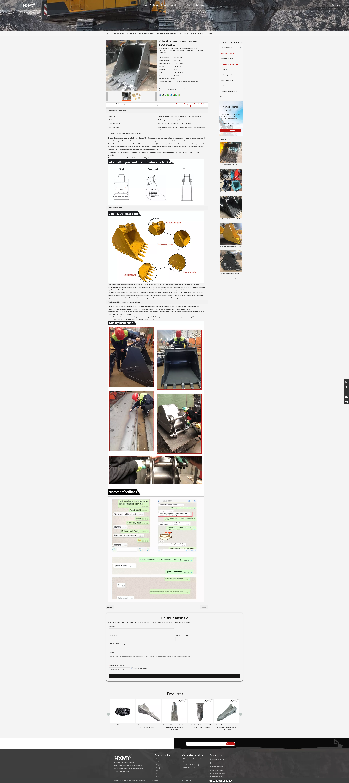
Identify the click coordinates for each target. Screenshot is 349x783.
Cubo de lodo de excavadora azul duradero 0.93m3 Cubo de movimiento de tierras (231, 246)
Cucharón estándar (227, 58)
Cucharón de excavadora (227, 53)
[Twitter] (217, 780)
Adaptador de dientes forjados (192, 765)
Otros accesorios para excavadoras (231, 97)
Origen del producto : (165, 63)
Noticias (190, 5)
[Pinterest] (227, 780)
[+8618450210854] (346, 381)
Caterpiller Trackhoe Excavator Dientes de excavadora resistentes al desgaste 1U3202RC (231, 703)
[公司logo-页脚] (123, 757)
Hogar (145, 5)
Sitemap (156, 780)
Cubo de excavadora (189, 762)
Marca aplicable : (164, 60)
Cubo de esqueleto (227, 86)
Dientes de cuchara (226, 47)
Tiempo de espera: (165, 81)
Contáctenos (201, 5)
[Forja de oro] (346, 386)
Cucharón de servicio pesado (230, 64)
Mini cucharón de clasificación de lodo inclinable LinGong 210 (231, 219)
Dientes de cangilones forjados (192, 759)
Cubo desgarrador (227, 75)
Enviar (174, 676)
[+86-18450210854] (346, 391)
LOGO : (161, 75)
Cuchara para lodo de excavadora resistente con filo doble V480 (231, 273)
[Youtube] (220, 780)
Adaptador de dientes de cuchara (230, 91)
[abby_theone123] (346, 401)
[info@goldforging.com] (346, 396)
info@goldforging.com (218, 773)
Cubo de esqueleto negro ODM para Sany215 (231, 164)
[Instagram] (224, 780)
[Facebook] (210, 780)
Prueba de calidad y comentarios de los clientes (190, 104)
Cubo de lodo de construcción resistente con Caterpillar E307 (231, 192)
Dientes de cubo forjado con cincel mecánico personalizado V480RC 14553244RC (127, 727)
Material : (162, 69)
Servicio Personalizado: (166, 78)
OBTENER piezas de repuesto (192, 768)
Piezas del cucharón (157, 104)
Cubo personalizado (227, 80)
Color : (161, 72)
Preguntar (171, 89)
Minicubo (224, 69)
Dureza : (161, 66)
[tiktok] (230, 780)
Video (182, 5)
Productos (154, 5)
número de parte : (164, 57)
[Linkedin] (214, 780)
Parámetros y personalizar (124, 104)
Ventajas (174, 5)
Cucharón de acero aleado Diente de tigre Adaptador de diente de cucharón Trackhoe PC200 (154, 727)
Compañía (164, 5)
